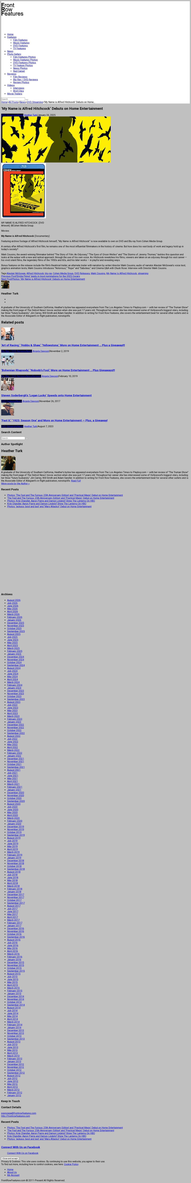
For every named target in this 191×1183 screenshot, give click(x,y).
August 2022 (13, 736)
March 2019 (13, 852)
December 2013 (15, 1030)
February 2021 (14, 787)
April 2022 (12, 747)
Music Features (21, 42)
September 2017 (16, 903)
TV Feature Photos (23, 65)
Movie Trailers (14, 93)
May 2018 (12, 880)
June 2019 (12, 843)
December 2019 (15, 826)
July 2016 (12, 942)
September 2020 (16, 801)
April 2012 (12, 1087)
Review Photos (21, 82)
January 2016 (14, 959)
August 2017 (13, 905)
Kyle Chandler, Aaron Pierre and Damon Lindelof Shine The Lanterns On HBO (46, 503)
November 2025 (15, 625)
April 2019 (12, 849)
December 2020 (15, 792)
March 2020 (13, 818)
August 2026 (13, 600)
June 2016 (12, 945)
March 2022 (13, 750)
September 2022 (16, 733)
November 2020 (15, 795)
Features (11, 37)
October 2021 (14, 764)
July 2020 (12, 806)
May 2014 (12, 1016)
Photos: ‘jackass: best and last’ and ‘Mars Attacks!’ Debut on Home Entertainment (49, 506)
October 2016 (14, 934)
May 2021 (12, 778)
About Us (12, 1172)
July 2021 (12, 772)
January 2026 (14, 620)
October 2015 (14, 968)
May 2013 (12, 1050)
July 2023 (12, 705)
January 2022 (14, 755)
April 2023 (12, 713)
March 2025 (13, 648)
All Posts (13, 102)
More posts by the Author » (15, 483)
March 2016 (13, 954)
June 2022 (12, 741)
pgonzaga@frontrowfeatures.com (18, 1113)
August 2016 (13, 939)
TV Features (19, 48)
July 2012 (12, 1078)
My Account (13, 1175)
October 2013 (14, 1036)
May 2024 (12, 676)
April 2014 (12, 1019)
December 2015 (15, 962)
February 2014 (14, 1024)
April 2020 (12, 815)
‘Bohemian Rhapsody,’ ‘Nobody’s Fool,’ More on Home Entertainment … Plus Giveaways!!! (58, 370)
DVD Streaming (35, 102)
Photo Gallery (14, 54)
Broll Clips (18, 91)
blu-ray (48, 273)
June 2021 (12, 775)
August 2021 (13, 770)
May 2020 (12, 812)
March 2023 (13, 716)
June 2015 (12, 979)
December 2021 (15, 758)
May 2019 (12, 846)
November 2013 (15, 1033)
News (10, 51)
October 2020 (14, 798)
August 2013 (13, 1041)
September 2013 (16, 1038)
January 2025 (14, 654)
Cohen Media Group (63, 273)
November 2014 (15, 999)
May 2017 (12, 914)
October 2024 (14, 662)
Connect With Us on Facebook (20, 1147)
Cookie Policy (71, 1164)
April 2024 (12, 679)
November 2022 (15, 727)
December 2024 (15, 656)
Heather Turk (30, 115)
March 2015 (13, 988)
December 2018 (15, 860)
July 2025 (12, 637)
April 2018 (12, 883)
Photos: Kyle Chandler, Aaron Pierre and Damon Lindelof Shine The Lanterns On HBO (51, 500)
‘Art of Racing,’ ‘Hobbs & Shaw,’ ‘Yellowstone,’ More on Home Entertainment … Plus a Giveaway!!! (63, 345)
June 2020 (12, 809)
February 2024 (14, 685)
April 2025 (12, 645)
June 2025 (12, 639)
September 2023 (16, 699)
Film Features (20, 40)
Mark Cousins (98, 273)
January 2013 (14, 1061)
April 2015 (12, 985)
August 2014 (13, 1007)
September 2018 (16, 869)
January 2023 (14, 721)
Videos (11, 85)
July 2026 (12, 603)
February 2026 (14, 617)
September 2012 (16, 1072)
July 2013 (12, 1044)
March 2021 (13, 784)
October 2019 (14, 832)
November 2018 (15, 863)
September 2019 (16, 835)
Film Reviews (20, 76)
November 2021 (15, 761)
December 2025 (15, 622)
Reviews (11, 74)
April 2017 (12, 917)
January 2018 (14, 891)
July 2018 (12, 874)
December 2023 (15, 690)
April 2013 (12, 1053)
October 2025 (14, 628)
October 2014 (14, 1002)
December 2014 (15, 996)
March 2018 (13, 886)
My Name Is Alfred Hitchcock (121, 273)
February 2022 (14, 753)
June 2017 (12, 911)
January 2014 (14, 1027)
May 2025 (12, 642)
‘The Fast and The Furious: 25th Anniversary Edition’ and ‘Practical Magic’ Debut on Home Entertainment (60, 498)
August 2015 (13, 973)
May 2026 (12, 608)
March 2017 (13, 920)
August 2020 (13, 804)
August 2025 (13, 634)
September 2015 (16, 971)
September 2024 (16, 665)
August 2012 (13, 1075)
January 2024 (14, 688)
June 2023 (12, 707)
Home (10, 34)
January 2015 (14, 993)
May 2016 (12, 948)
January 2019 (14, 857)
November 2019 (15, 829)
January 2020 (14, 823)
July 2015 (12, 976)
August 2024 (13, 668)
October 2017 (14, 900)
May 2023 (12, 710)
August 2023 (13, 702)
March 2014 (13, 1021)
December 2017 (15, 894)
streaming (143, 273)
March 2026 (13, 614)
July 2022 (12, 738)
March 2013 (13, 1055)
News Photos (20, 68)
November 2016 (15, 931)
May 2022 (12, 744)
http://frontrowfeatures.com (15, 1116)
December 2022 (15, 724)
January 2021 (14, 789)
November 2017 (15, 897)
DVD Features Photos (24, 62)
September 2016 (16, 937)
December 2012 (15, 1064)
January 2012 (14, 1095)
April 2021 (12, 781)
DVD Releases (82, 273)
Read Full (76, 480)
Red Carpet (19, 71)
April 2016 (12, 951)
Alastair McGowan (16, 273)
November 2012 (15, 1067)
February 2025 (14, 651)
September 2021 (16, 767)
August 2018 (13, 871)
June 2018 (12, 877)
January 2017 (14, 925)
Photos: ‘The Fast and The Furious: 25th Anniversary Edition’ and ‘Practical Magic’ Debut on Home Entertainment (65, 495)
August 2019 (13, 838)
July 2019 (12, 840)
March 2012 (13, 1089)
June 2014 (12, 1013)
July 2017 (12, 908)
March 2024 (13, 682)
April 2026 (12, 611)
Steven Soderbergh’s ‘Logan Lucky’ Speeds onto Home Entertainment (46, 395)
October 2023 (14, 696)
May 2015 (12, 982)
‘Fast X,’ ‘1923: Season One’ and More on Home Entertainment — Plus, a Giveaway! (54, 420)
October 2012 (14, 1070)
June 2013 (12, 1047)
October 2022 (14, 730)
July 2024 (12, 671)
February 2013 (14, 1058)
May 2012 (12, 1084)
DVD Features (20, 45)
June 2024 (12, 673)
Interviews (18, 88)
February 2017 (14, 922)
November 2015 (15, 965)
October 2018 (14, 866)
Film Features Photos (24, 57)
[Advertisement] (55, 23)
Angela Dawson (41, 351)
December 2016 (15, 928)
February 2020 (14, 821)
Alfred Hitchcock (35, 273)
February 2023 (14, 719)
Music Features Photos (25, 59)
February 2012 (14, 1092)
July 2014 (12, 1010)
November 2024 (15, 659)
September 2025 (16, 631)
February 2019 (14, 855)
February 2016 (14, 956)
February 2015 (14, 990)
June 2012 (12, 1081)
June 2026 (12, 605)
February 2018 (14, 888)
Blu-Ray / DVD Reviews (25, 79)
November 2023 (15, 693)
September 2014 (16, 1005)
